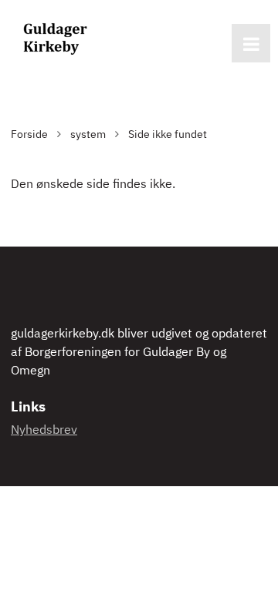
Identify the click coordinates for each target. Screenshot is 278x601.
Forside (29, 134)
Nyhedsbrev (44, 431)
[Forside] (54, 38)
